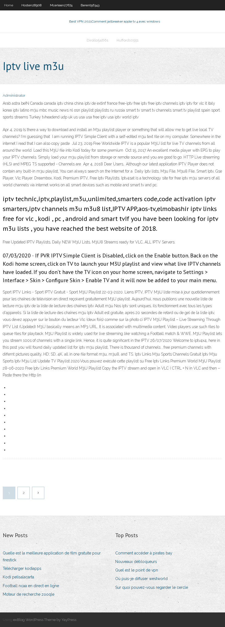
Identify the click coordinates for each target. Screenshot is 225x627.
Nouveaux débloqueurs (136, 561)
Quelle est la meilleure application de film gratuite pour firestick (52, 556)
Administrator (14, 95)
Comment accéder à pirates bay (143, 553)
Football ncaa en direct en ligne (31, 586)
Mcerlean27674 (61, 5)
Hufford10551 (128, 40)
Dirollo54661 (97, 40)
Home (8, 5)
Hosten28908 (31, 5)
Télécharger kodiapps (22, 568)
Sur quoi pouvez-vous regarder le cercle (151, 587)
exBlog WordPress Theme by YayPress (44, 620)
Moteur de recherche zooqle (28, 594)
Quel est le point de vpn (136, 570)
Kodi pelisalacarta (18, 577)
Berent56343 (90, 5)
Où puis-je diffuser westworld (141, 578)
